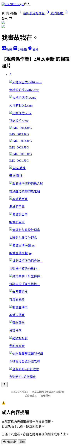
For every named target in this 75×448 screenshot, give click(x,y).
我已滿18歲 (9, 441)
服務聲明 (46, 395)
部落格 (23, 49)
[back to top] (5, 384)
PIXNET (23, 391)
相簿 (9, 49)
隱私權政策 (30, 395)
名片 (35, 49)
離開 (22, 441)
